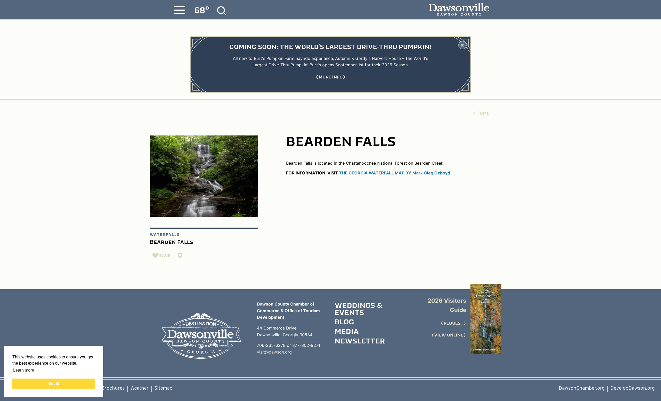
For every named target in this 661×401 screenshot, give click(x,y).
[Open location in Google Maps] (180, 255)
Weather (139, 388)
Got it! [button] (53, 383)
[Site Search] (221, 10)
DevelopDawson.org (632, 388)
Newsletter (360, 342)
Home (482, 113)
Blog (344, 322)
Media (347, 332)
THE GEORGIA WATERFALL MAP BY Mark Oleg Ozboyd (394, 172)
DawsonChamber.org (582, 388)
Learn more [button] (23, 370)
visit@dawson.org (274, 352)
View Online (448, 335)
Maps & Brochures (104, 388)
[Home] (201, 336)
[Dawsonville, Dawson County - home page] (458, 10)
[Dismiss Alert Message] (462, 45)
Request (453, 323)
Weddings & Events (358, 309)
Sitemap (163, 388)
